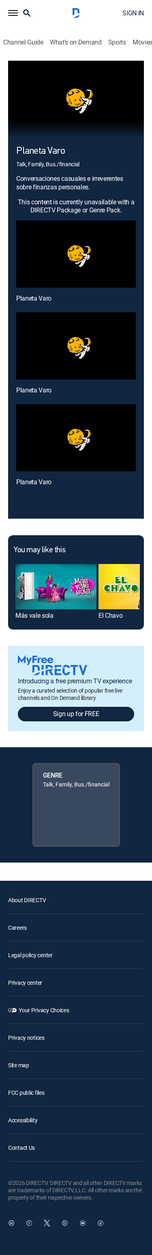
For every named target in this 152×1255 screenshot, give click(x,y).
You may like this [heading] (39, 550)
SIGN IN (133, 12)
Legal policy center (30, 955)
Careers (17, 927)
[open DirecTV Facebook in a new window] (29, 1223)
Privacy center (25, 982)
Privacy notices (26, 1037)
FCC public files (26, 1092)
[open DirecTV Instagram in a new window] (65, 1223)
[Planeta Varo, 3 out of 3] (76, 437)
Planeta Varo (33, 298)
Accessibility (22, 1120)
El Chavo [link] (110, 615)
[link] (55, 586)
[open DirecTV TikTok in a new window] (100, 1223)
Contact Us (21, 1147)
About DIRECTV (27, 900)
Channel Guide (23, 42)
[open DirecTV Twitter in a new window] (47, 1223)
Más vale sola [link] (34, 615)
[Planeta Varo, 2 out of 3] (76, 345)
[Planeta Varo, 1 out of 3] (76, 254)
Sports (117, 42)
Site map (18, 1065)
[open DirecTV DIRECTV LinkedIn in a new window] (11, 1223)
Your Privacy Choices (44, 1010)
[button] (13, 13)
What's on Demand (76, 42)
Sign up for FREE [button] (76, 713)
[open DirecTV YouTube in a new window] (82, 1223)
